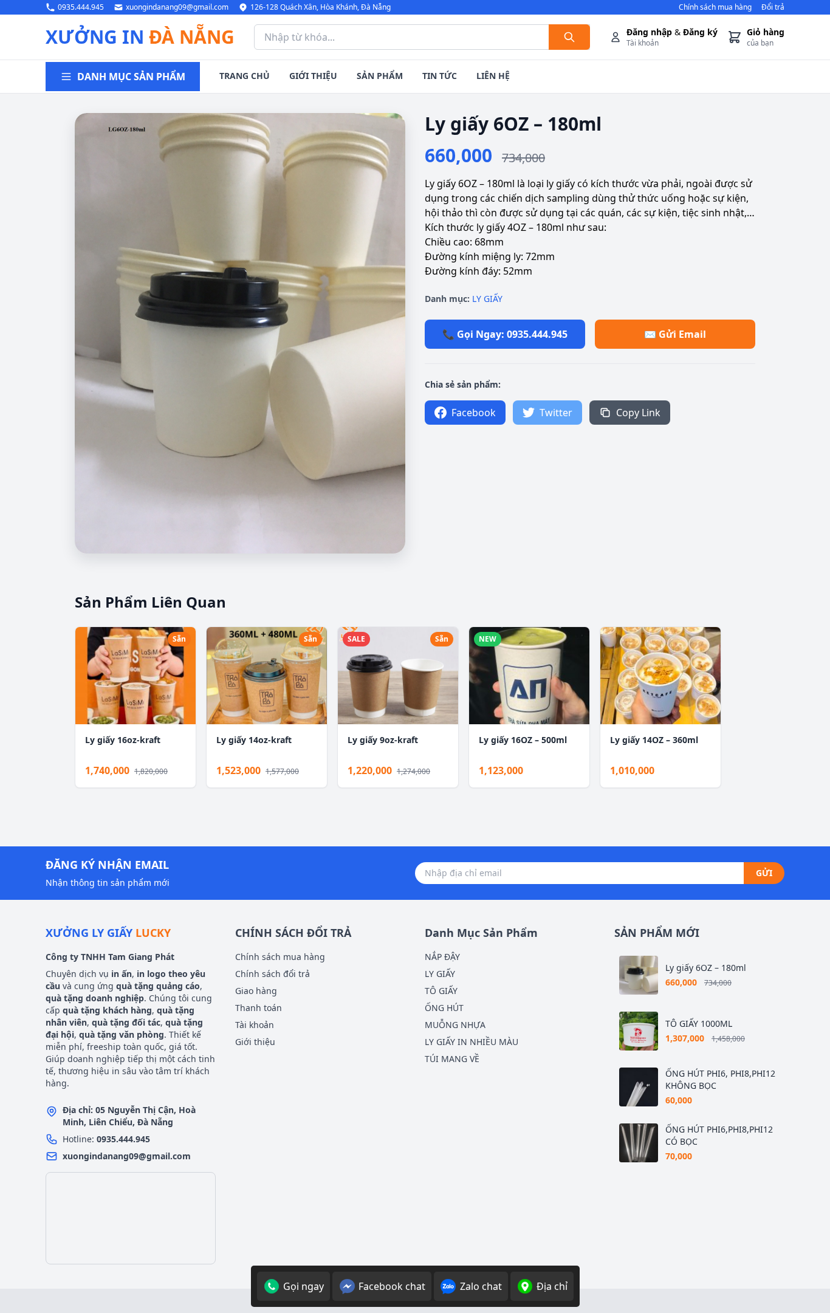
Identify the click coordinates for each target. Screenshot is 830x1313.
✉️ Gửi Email (675, 334)
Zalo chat (481, 1286)
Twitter (556, 412)
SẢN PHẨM (380, 75)
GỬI (764, 873)
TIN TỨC (439, 75)
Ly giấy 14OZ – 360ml (654, 740)
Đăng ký (700, 32)
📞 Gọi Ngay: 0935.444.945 (505, 334)
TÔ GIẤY (441, 990)
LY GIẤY (487, 298)
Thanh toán (258, 1007)
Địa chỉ (552, 1286)
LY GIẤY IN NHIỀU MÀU (471, 1041)
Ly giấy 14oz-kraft (254, 740)
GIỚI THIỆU (313, 75)
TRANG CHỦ (244, 75)
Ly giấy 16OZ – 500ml (523, 740)
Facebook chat (391, 1286)
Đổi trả (772, 7)
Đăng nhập (649, 32)
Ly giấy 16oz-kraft (122, 740)
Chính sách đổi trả (272, 973)
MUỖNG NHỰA (455, 1024)
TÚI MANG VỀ (452, 1058)
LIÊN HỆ (493, 75)
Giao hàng (256, 990)
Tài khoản (254, 1024)
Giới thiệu (255, 1041)
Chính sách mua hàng (715, 7)
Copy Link (638, 412)
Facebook (473, 412)
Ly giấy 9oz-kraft (383, 740)
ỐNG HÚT (444, 1007)
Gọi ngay (303, 1286)
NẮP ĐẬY (442, 956)
